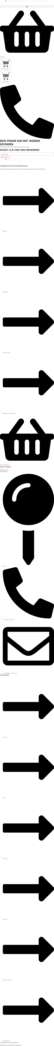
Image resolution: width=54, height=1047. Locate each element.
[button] (27, 6)
